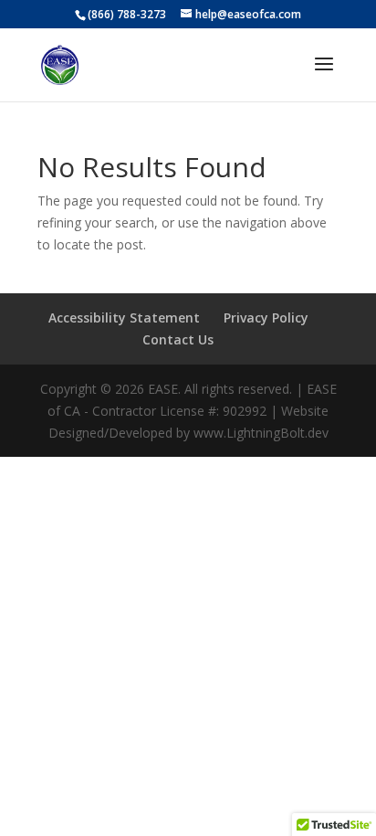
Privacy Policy (266, 317)
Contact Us (178, 339)
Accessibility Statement (124, 317)
